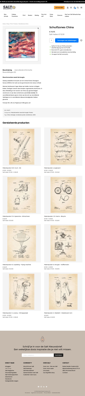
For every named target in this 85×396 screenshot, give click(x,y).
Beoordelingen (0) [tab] (9, 72)
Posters (16, 23)
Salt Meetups (27, 368)
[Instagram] (41, 386)
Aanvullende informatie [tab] (23, 70)
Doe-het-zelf (44, 15)
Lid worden (59, 7)
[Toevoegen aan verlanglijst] (81, 40)
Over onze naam (48, 368)
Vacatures (8, 379)
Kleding (37, 15)
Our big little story (49, 372)
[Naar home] (9, 7)
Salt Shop (8, 368)
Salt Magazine (9, 370)
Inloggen (8, 366)
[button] (38, 28)
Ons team (46, 370)
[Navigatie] (81, 8)
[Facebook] (38, 386)
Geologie (13, 114)
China (8, 114)
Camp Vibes (51, 15)
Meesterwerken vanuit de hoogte (19, 112)
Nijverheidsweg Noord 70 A (71, 368)
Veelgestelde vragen (11, 381)
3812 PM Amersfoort (69, 370)
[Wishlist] (71, 8)
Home (4, 23)
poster (23, 114)
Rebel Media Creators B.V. (71, 366)
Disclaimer (27, 392)
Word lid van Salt (28, 366)
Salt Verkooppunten (11, 374)
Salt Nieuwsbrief (28, 370)
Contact (65, 372)
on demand (19, 114)
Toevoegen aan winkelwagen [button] (66, 40)
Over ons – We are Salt (50, 366)
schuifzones (29, 114)
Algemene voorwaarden (37, 392)
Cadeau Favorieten (15, 15)
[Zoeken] (78, 7)
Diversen (59, 15)
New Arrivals (6, 15)
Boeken (30, 15)
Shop (8, 23)
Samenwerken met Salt (30, 372)
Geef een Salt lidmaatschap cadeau (73, 15)
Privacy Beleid (47, 392)
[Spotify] (46, 386)
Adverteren (8, 377)
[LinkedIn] (44, 386)
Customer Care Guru (29, 374)
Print (24, 15)
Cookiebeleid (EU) (56, 392)
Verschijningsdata (11, 372)
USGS (34, 114)
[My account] (67, 7)
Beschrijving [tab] (7, 70)
